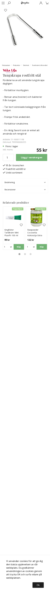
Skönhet (26, 65)
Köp (19, 246)
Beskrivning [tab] (9, 182)
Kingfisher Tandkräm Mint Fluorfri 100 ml (11, 232)
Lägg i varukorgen (31, 157)
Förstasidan (6, 65)
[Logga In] (41, 3)
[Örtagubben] (25, 3)
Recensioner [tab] (10, 189)
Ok (38, 585)
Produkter (16, 65)
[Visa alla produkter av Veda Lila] (10, 70)
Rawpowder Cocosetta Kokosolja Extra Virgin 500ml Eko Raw (35, 235)
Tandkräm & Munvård (40, 65)
